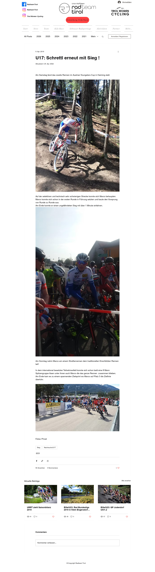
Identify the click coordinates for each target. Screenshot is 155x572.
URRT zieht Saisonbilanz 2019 (39, 508)
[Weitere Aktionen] (118, 51)
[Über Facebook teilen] (37, 461)
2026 (39, 36)
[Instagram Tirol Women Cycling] (24, 15)
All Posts (28, 36)
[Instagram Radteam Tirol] (24, 10)
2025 (48, 36)
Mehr (93, 36)
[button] (102, 28)
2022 (75, 36)
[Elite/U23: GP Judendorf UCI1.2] (114, 494)
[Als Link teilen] (42, 461)
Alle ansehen (126, 481)
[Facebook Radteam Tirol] (24, 4)
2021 (84, 36)
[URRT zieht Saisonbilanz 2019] (40, 494)
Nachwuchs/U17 (50, 447)
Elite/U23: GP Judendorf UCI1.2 (112, 508)
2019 (38, 453)
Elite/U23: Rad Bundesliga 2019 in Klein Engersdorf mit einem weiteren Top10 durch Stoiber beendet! (76, 508)
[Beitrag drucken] (48, 461)
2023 (66, 36)
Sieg (38, 447)
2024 (57, 36)
